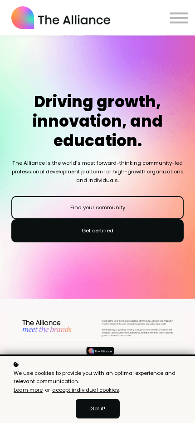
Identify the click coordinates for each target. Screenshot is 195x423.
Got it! (97, 408)
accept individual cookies (85, 389)
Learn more (28, 389)
